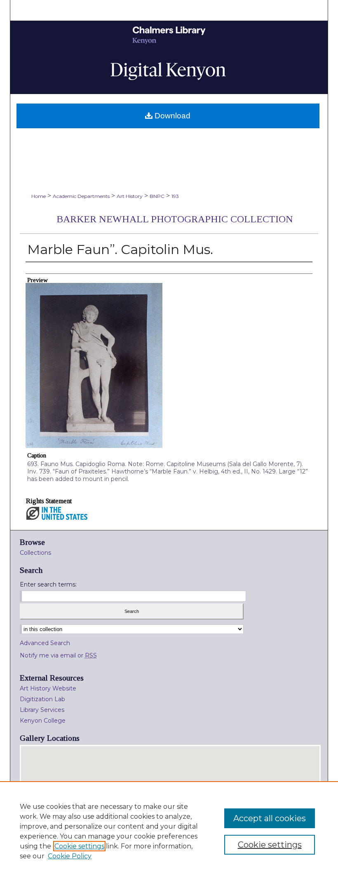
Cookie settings (79, 846)
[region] (169, 831)
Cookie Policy (70, 856)
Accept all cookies (269, 818)
